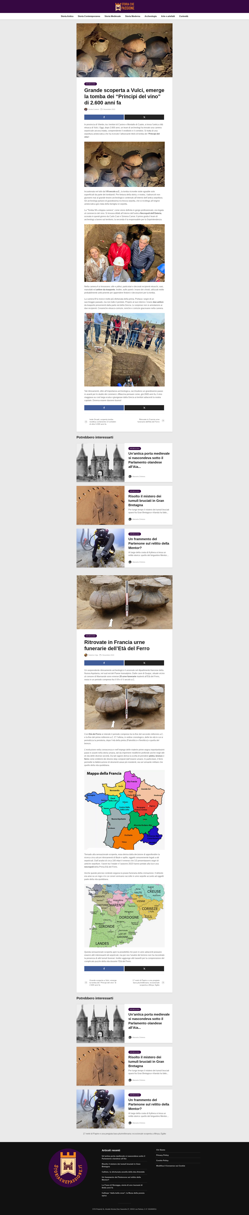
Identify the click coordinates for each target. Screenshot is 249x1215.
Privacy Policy (162, 1155)
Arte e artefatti (168, 16)
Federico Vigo (93, 655)
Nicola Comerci (93, 109)
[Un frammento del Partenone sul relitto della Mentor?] (101, 548)
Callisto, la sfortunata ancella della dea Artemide (123, 1172)
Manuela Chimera (138, 476)
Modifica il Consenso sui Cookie (170, 1166)
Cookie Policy (162, 1160)
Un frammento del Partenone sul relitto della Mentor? (148, 543)
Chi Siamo (160, 1150)
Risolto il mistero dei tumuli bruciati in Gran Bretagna (146, 500)
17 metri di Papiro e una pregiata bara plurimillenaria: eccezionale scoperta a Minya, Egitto (124, 1134)
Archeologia (151, 16)
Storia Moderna (132, 16)
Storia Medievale (113, 16)
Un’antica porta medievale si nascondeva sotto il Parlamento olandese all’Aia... (149, 460)
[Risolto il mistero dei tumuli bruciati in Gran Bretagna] (101, 505)
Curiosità (183, 16)
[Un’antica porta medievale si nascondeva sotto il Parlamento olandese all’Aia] (101, 462)
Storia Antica (67, 16)
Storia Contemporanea (89, 16)
